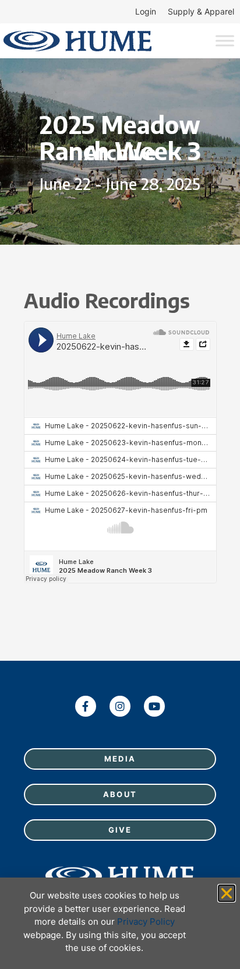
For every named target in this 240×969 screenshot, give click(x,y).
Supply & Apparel (201, 11)
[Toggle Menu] (225, 40)
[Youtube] (154, 706)
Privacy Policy (146, 921)
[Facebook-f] (85, 706)
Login (145, 11)
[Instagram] (120, 706)
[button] (226, 893)
